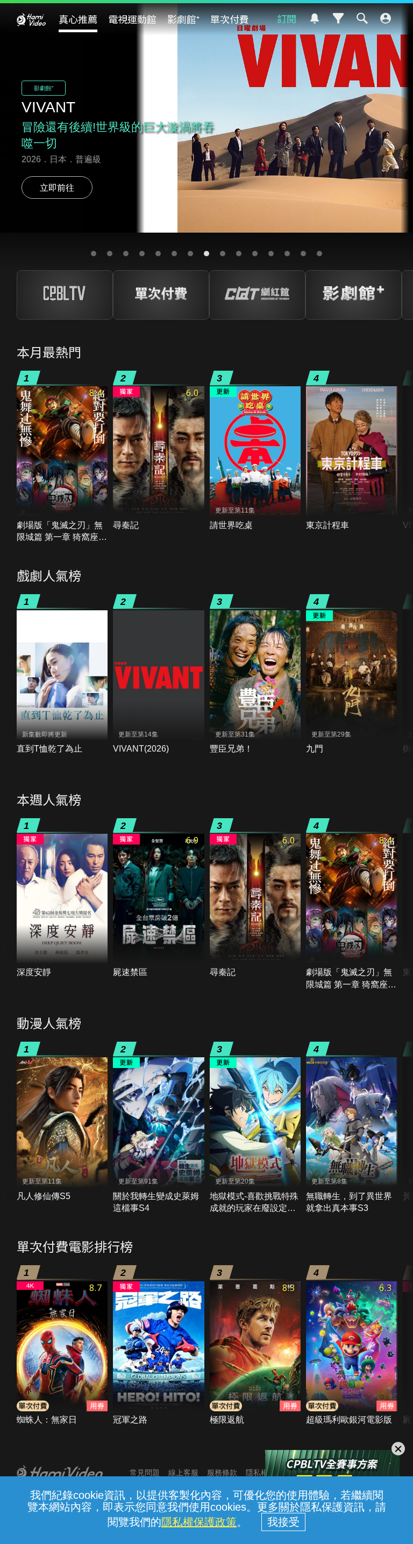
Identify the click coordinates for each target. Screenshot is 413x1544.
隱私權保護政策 (199, 1522)
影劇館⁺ (183, 19)
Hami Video (31, 19)
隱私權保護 (264, 1472)
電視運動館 (132, 19)
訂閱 (286, 18)
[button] (93, 253)
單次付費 (229, 19)
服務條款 (222, 1472)
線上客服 (183, 1472)
